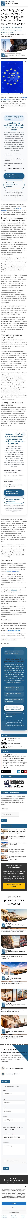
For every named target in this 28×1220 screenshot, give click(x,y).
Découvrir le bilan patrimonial (11, 715)
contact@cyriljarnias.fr (12, 1074)
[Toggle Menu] (20, 3)
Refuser (14, 1207)
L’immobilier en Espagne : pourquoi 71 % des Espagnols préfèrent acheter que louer (17, 858)
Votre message (6, 1142)
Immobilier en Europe (7, 32)
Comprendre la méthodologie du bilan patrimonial (12, 184)
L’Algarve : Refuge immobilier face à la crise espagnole (17, 843)
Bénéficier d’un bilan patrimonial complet (12, 492)
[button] (25, 1186)
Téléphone (5, 1116)
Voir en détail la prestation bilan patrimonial (13, 500)
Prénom (5, 1090)
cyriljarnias (6, 28)
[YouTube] (25, 771)
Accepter (14, 1203)
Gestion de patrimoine (15, 30)
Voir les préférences (14, 1212)
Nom (4, 1099)
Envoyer (4, 820)
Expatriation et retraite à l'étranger (16, 747)
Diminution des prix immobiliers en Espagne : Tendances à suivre (17, 837)
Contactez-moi (6, 771)
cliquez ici (14, 590)
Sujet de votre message (8, 1134)
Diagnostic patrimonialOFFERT (14, 885)
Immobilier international (14, 743)
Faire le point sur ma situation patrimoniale (12, 176)
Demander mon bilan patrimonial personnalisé (13, 708)
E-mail (4, 1108)
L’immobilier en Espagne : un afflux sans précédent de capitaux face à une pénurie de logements (17, 831)
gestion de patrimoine (13, 571)
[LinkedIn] (18, 771)
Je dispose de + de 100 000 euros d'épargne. (13, 1127)
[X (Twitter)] (22, 771)
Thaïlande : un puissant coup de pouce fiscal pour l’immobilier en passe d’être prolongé (16, 851)
